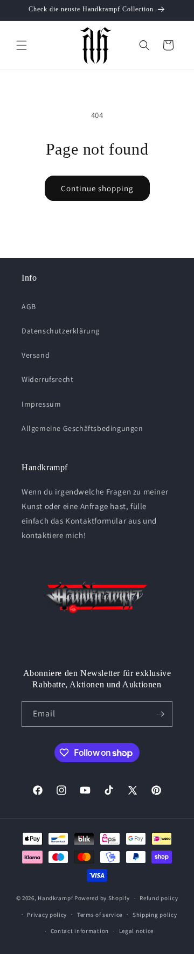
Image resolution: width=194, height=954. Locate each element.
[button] (21, 45)
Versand (36, 355)
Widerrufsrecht (47, 379)
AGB (29, 306)
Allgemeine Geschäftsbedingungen (82, 428)
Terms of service (99, 914)
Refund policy (159, 898)
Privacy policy (47, 914)
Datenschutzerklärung (61, 331)
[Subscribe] (160, 714)
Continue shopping (97, 188)
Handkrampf (55, 898)
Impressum (41, 404)
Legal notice (136, 931)
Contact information (80, 931)
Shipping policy (155, 914)
